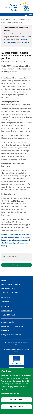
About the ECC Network (9, 292)
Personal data (18, 326)
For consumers (6, 311)
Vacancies (5, 302)
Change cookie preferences (11, 335)
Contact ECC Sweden (8, 315)
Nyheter (8, 19)
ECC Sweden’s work (8, 288)
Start (2, 19)
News (13, 19)
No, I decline (18, 406)
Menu (30, 15)
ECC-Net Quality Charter (9, 284)
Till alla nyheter (16, 265)
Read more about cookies (10, 394)
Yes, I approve (18, 399)
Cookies (4, 330)
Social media (5, 326)
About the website (7, 322)
